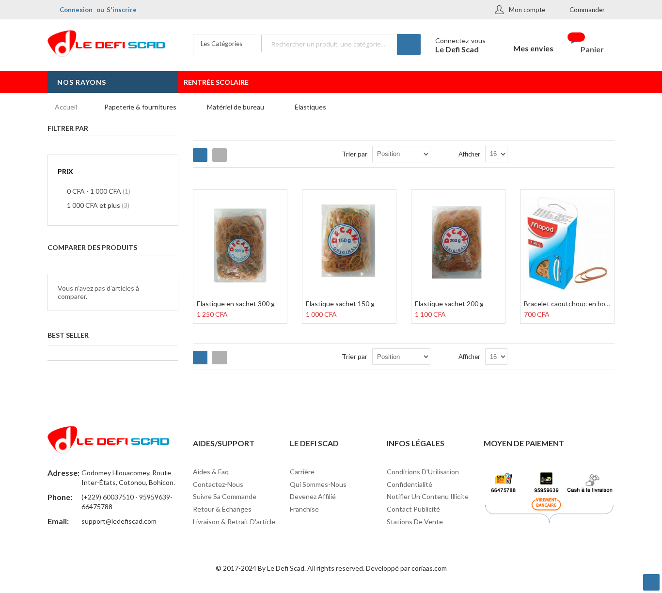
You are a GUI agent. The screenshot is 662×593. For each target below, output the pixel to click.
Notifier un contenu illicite (428, 496)
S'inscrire (122, 10)
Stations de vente (415, 521)
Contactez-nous (218, 484)
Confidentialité (409, 484)
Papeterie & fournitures (140, 107)
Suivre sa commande (224, 496)
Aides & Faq (211, 472)
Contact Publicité (413, 509)
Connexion (76, 10)
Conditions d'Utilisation (423, 472)
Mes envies (533, 48)
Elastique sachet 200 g (449, 303)
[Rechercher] (409, 44)
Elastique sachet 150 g (340, 303)
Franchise (304, 509)
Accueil (66, 107)
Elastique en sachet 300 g (236, 303)
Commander (587, 10)
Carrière (302, 472)
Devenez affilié (313, 496)
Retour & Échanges (222, 509)
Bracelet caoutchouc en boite (569, 303)
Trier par (354, 154)
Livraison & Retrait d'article (234, 521)
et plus (98, 205)
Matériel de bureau (235, 107)
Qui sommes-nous (318, 484)
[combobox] (340, 43)
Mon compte (527, 10)
